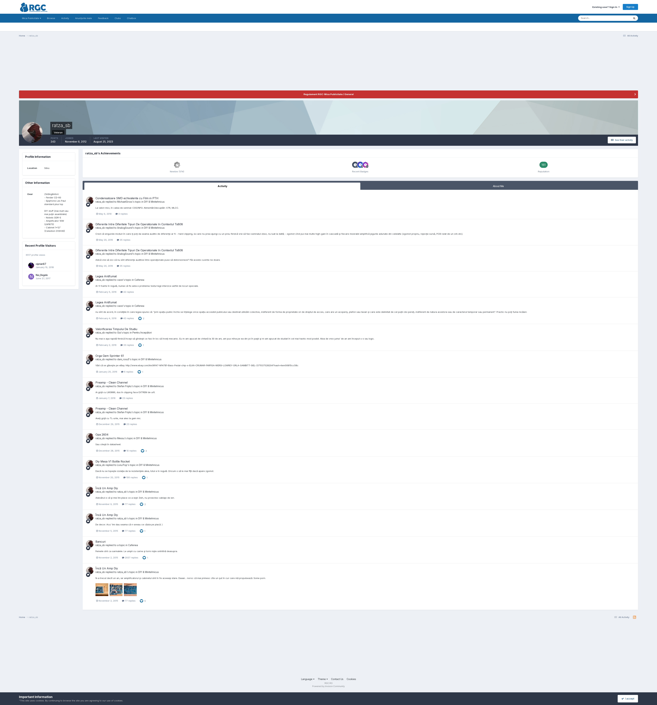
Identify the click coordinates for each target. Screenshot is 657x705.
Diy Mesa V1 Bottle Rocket (112, 461)
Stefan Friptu (124, 386)
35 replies (124, 239)
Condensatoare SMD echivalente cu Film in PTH (126, 198)
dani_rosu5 (123, 359)
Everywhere (620, 18)
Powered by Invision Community (328, 686)
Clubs (118, 18)
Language (307, 679)
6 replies (128, 371)
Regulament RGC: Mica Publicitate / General (329, 94)
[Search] (634, 18)
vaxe (120, 279)
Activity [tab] (222, 186)
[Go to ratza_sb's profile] (90, 200)
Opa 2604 (101, 434)
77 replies (130, 504)
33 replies (128, 345)
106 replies (132, 477)
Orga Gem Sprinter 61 (109, 355)
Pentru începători (142, 332)
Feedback (103, 18)
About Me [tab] (498, 186)
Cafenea (139, 279)
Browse (51, 18)
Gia (119, 332)
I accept (629, 698)
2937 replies (131, 557)
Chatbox (131, 18)
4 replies (123, 213)
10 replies (131, 450)
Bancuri (100, 541)
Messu (121, 438)
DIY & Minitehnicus (154, 201)
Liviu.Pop (122, 464)
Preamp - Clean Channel (111, 382)
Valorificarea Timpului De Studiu (116, 329)
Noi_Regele (42, 275)
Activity (65, 18)
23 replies (127, 398)
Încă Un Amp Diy (106, 488)
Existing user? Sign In (605, 7)
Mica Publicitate (31, 18)
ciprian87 (41, 264)
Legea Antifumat (106, 276)
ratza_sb (100, 201)
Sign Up (630, 6)
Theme (322, 679)
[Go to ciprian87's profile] (31, 265)
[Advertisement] (81, 66)
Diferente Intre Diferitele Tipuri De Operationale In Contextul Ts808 (139, 224)
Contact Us (337, 679)
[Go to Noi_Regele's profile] (31, 277)
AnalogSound (124, 227)
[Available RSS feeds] (634, 617)
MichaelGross (124, 201)
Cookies (351, 679)
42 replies (128, 291)
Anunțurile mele (83, 18)
